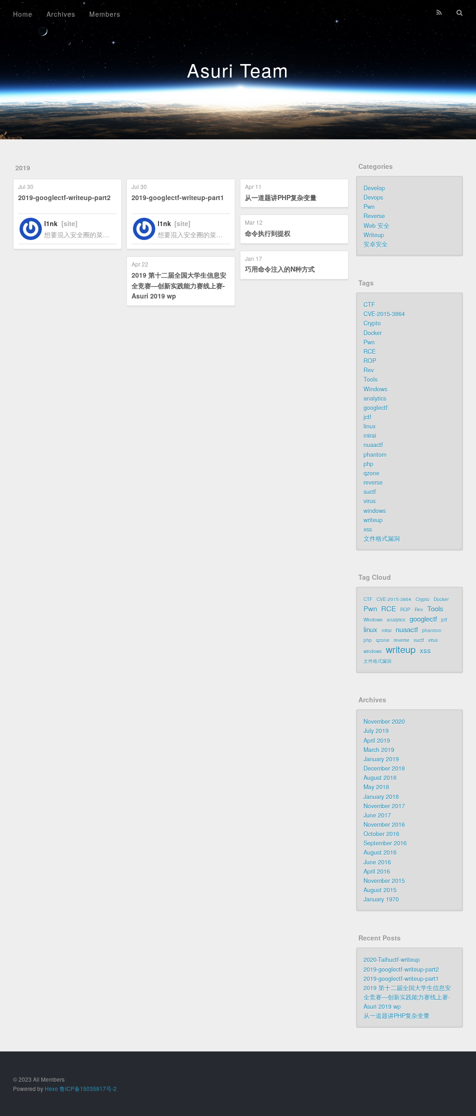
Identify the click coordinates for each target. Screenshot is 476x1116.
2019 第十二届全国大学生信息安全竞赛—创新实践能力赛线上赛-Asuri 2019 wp (179, 285)
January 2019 (381, 759)
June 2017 (377, 815)
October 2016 (381, 834)
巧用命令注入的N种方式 (280, 268)
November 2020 (384, 721)
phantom (375, 454)
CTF (369, 304)
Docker (373, 333)
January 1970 (381, 899)
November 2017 (384, 806)
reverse (373, 482)
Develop (374, 188)
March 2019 (379, 750)
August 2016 (380, 852)
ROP (370, 361)
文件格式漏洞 (382, 538)
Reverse (374, 216)
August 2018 (380, 777)
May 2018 (376, 787)
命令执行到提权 (268, 233)
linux (370, 426)
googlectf (376, 407)
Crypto (372, 323)
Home (23, 14)
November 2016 (384, 824)
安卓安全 (376, 244)
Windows (375, 389)
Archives (60, 14)
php (368, 464)
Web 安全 (377, 225)
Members (104, 14)
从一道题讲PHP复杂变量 (281, 197)
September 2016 (385, 843)
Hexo (51, 1088)
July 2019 (376, 731)
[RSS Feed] (439, 12)
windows (375, 510)
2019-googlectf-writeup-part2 (64, 197)
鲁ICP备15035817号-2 (88, 1088)
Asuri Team (238, 69)
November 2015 (384, 880)
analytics (375, 398)
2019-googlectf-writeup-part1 (178, 197)
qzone (371, 473)
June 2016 (377, 862)
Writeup (374, 235)
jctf (367, 417)
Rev (369, 370)
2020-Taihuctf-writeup (392, 959)
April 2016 (377, 871)
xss (368, 529)
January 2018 (381, 796)
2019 (22, 167)
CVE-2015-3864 (384, 314)
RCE (370, 351)
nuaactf (373, 445)
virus (370, 501)
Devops (373, 197)
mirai (370, 435)
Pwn (369, 206)
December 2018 (384, 768)
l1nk (51, 223)
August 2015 (380, 890)
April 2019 (377, 740)
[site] (69, 223)
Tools (370, 379)
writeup (373, 520)
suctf (370, 491)
